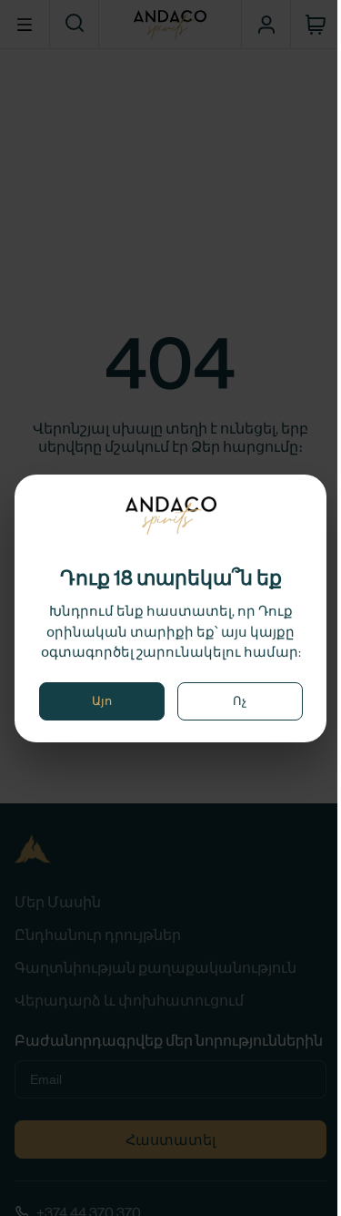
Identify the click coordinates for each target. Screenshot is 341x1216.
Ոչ (239, 701)
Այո (102, 701)
